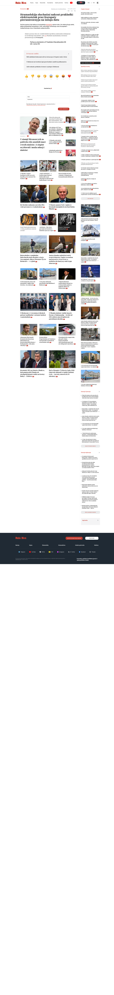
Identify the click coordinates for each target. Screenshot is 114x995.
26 (33, 376)
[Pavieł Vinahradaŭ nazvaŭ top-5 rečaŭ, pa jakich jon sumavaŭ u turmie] (28, 222)
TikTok (43, 552)
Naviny (32, 2)
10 (51, 180)
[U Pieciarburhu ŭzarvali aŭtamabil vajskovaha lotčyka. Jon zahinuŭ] (28, 278)
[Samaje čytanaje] (99, 391)
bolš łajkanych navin (90, 512)
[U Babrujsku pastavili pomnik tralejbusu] (90, 232)
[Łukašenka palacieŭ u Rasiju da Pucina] (62, 153)
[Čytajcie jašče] (68, 54)
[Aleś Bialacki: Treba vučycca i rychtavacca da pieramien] (90, 273)
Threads (93, 552)
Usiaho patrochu (59, 2)
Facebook (83, 552)
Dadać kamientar (64, 108)
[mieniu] (97, 3)
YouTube (34, 552)
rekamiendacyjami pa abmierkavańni (35, 105)
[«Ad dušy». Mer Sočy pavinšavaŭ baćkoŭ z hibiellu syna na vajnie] (47, 222)
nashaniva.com (18, 559)
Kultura (66, 2)
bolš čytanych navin (90, 446)
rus (94, 2)
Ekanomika (42, 2)
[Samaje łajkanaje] (99, 452)
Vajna (36, 2)
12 (43, 207)
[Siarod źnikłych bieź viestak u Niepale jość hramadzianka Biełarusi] (67, 170)
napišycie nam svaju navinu (74, 538)
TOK (52, 552)
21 (50, 342)
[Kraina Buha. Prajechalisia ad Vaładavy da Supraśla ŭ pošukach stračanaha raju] (47, 335)
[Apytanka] (98, 520)
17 (56, 263)
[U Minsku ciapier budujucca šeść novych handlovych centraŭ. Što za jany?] (28, 170)
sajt (46, 35)
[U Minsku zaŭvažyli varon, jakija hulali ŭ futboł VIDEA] (62, 143)
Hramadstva (50, 2)
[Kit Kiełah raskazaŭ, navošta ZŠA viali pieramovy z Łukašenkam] (33, 197)
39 (62, 135)
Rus (75, 10)
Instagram (61, 552)
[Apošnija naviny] (99, 66)
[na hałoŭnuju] (21, 3)
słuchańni (49, 24)
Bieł (89, 2)
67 (66, 288)
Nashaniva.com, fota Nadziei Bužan (58, 9)
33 (64, 122)
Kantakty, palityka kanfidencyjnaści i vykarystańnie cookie (87, 559)
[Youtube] (71, 3)
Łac (72, 10)
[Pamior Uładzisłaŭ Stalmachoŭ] (67, 222)
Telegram (23, 552)
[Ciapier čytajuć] (99, 9)
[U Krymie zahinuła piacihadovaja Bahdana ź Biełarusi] (47, 278)
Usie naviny (90, 198)
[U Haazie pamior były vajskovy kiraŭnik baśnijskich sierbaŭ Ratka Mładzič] (62, 197)
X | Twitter (72, 552)
